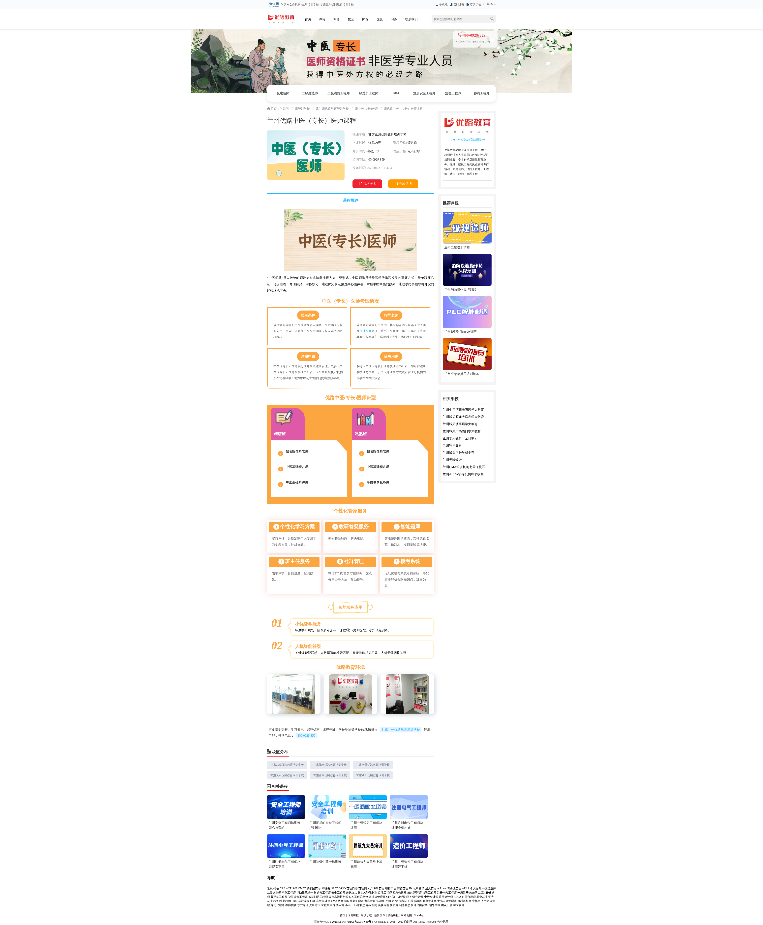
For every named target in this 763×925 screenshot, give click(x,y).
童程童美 (326, 905)
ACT (288, 888)
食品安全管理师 (447, 901)
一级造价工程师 (367, 93)
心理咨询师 (415, 901)
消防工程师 (289, 892)
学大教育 (458, 905)
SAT (294, 888)
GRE (282, 888)
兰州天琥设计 (452, 460)
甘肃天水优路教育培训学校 (287, 775)
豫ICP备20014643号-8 (360, 921)
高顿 (437, 905)
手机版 (443, 4)
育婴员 (476, 901)
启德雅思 (404, 905)
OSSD (342, 888)
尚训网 (285, 4)
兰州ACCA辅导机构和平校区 (463, 474)
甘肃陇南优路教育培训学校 (330, 764)
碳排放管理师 (377, 896)
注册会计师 (446, 896)
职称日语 (390, 888)
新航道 (394, 905)
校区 (351, 19)
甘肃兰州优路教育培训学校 (331, 108)
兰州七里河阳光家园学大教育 (463, 409)
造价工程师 (324, 892)
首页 (308, 19)
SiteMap (491, 4)
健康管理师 (429, 901)
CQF (313, 901)
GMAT (302, 888)
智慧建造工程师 (298, 896)
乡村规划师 (464, 901)
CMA (334, 901)
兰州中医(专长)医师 (365, 108)
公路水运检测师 (338, 896)
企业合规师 (469, 896)
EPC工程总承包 (358, 896)
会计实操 (303, 901)
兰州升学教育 (452, 445)
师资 (365, 19)
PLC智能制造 (369, 892)
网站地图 (406, 915)
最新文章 (379, 915)
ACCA (457, 896)
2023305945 (339, 921)
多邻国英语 (313, 888)
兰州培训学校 (310, 4)
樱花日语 (446, 905)
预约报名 (369, 183)
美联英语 (383, 905)
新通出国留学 (419, 905)
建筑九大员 (353, 892)
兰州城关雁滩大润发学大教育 (463, 417)
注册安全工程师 (424, 93)
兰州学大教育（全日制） (460, 438)
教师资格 (343, 901)
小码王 (349, 905)
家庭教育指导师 (374, 901)
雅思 (270, 888)
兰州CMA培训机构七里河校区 (464, 467)
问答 (394, 19)
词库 (415, 888)
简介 (336, 19)
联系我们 (411, 19)
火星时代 (314, 905)
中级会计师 (431, 896)
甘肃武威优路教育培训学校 (287, 764)
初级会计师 (416, 896)
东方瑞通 (302, 905)
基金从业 (482, 896)
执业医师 (365, 331)
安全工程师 (338, 892)
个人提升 (475, 888)
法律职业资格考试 (396, 901)
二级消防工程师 (338, 93)
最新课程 (393, 915)
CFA (388, 896)
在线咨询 (405, 183)
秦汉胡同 (371, 905)
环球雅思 (359, 905)
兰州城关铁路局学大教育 (460, 424)
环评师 (417, 892)
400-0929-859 (306, 735)
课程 (322, 19)
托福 (276, 888)
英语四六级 (365, 888)
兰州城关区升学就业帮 (458, 452)
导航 (271, 877)
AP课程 (325, 888)
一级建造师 (281, 93)
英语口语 (352, 888)
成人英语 (430, 888)
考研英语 (378, 888)
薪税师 (287, 901)
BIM (396, 93)
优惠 (379, 19)
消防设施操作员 (306, 892)
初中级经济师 (400, 896)
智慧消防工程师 (318, 896)
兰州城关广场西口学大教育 (462, 431)
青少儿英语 (454, 888)
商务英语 (402, 888)
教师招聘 (290, 905)
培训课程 (458, 4)
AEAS (465, 888)
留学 (421, 888)
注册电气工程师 (447, 892)
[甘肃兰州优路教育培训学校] (281, 15)
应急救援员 (400, 892)
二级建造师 (310, 93)
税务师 (277, 901)
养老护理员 (357, 901)
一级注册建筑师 (467, 892)
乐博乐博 (338, 905)
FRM (294, 901)
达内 (431, 905)
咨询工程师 (482, 93)
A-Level (441, 888)
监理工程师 (453, 93)
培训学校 (475, 4)
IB (410, 888)
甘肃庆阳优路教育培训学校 (373, 764)
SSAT (334, 888)
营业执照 (442, 921)
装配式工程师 (279, 896)
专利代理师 (278, 905)
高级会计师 (323, 901)
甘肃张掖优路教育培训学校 (330, 775)
